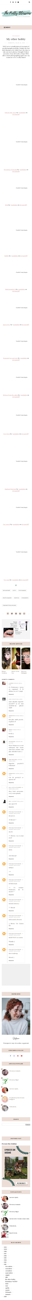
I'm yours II (6, 524)
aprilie (7, 1288)
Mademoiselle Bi (10, 289)
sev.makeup (14, 953)
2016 (5, 1256)
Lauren (11, 683)
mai (6, 1286)
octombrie (8, 1271)
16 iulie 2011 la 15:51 (16, 699)
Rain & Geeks (13, 1233)
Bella (6, 205)
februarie (8, 1292)
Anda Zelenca (13, 759)
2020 (5, 1249)
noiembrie (8, 1268)
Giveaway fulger (14, 1080)
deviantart (16, 36)
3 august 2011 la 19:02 (16, 812)
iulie (6, 1277)
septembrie (9, 1273)
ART (18, 114)
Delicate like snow (10, 112)
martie (7, 1290)
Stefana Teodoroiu (15, 811)
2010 (5, 1296)
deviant (14, 114)
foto (14, 590)
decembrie (8, 1266)
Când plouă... (13, 1106)
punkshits (22, 112)
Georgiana (12, 741)
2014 (5, 1260)
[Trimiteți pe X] (11, 613)
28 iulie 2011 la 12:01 (16, 788)
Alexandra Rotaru (16, 919)
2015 (5, 1258)
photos (16, 598)
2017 (5, 1253)
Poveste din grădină (9, 1144)
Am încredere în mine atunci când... (19, 1219)
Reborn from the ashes (10, 395)
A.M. (10, 699)
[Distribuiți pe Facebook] (7, 613)
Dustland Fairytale (10, 489)
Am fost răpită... (14, 1089)
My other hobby (10, 1279)
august (7, 1275)
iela (11, 850)
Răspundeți (11, 694)
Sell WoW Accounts (15, 787)
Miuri (10, 729)
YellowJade (13, 883)
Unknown (12, 715)
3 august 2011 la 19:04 (16, 880)
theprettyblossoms (9, 605)
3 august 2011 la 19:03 (16, 828)
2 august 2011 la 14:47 (17, 801)
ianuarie (8, 1294)
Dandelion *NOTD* (11, 1281)
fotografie (22, 590)
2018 (5, 1251)
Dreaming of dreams (10, 169)
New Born (6, 434)
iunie (7, 1283)
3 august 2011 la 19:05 (16, 950)
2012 (5, 1262)
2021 (5, 1247)
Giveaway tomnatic (14, 1071)
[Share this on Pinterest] (16, 613)
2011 (5, 1264)
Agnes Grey (6, 325)
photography (7, 598)
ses (10, 801)
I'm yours (7, 580)
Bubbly (6, 256)
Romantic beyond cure (10, 358)
